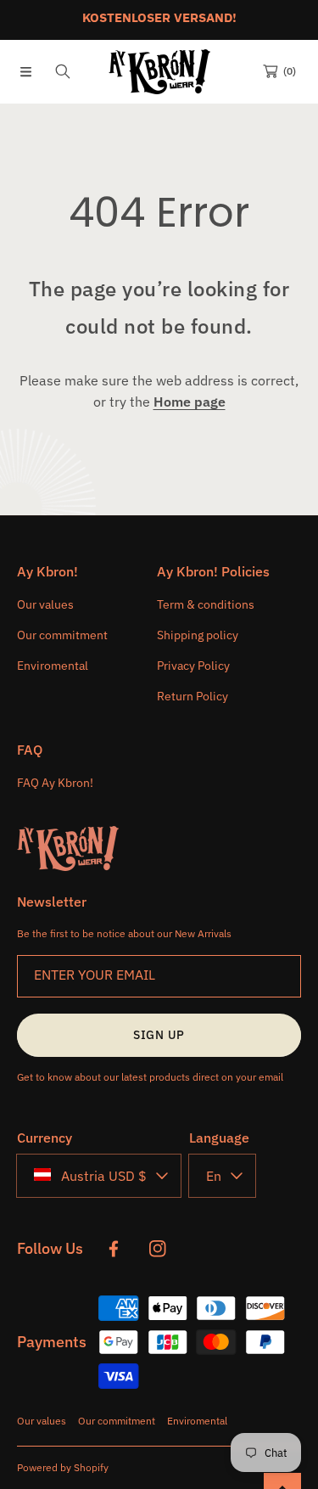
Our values (41, 1420)
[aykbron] (159, 71)
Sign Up (159, 1034)
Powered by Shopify (63, 1467)
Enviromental (197, 1420)
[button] (25, 71)
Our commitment (116, 1420)
